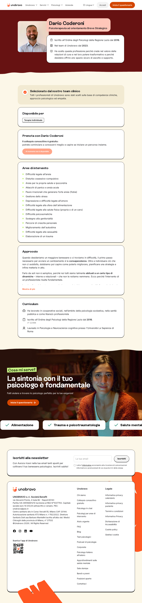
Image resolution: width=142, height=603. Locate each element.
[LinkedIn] (25, 530)
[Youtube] (31, 530)
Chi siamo (81, 495)
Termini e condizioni (114, 511)
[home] (14, 5)
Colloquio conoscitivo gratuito (86, 501)
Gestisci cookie (112, 534)
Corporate (81, 547)
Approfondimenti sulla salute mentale (87, 561)
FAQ (79, 526)
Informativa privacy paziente (114, 504)
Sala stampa (82, 568)
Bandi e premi (83, 573)
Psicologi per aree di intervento (86, 514)
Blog (79, 532)
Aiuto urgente (83, 521)
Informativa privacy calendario (114, 496)
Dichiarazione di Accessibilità (112, 523)
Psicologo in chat (84, 508)
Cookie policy (111, 529)
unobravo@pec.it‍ (20, 509)
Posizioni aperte (84, 578)
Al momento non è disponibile (37, 151)
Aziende (69, 5)
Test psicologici (84, 537)
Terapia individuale (33, 120)
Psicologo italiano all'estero (85, 553)
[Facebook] (14, 530)
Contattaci (81, 583)
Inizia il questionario (122, 5)
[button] (31, 5)
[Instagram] (20, 530)
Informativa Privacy (114, 516)
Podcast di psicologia (86, 542)
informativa (86, 465)
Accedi (102, 5)
